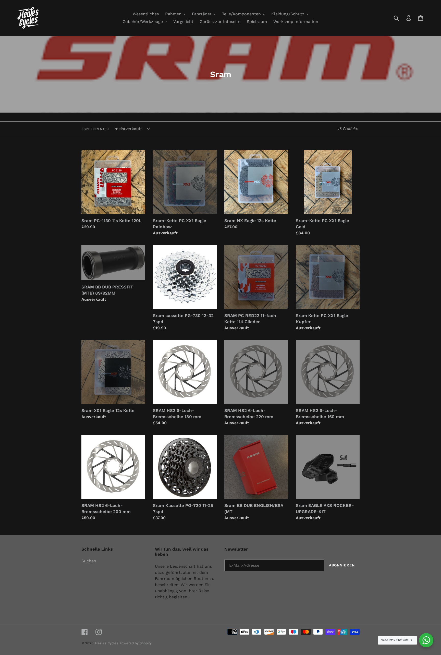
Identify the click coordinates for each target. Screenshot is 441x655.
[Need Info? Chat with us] (426, 640)
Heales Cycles (106, 643)
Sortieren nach (95, 129)
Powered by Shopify (135, 643)
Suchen (88, 561)
